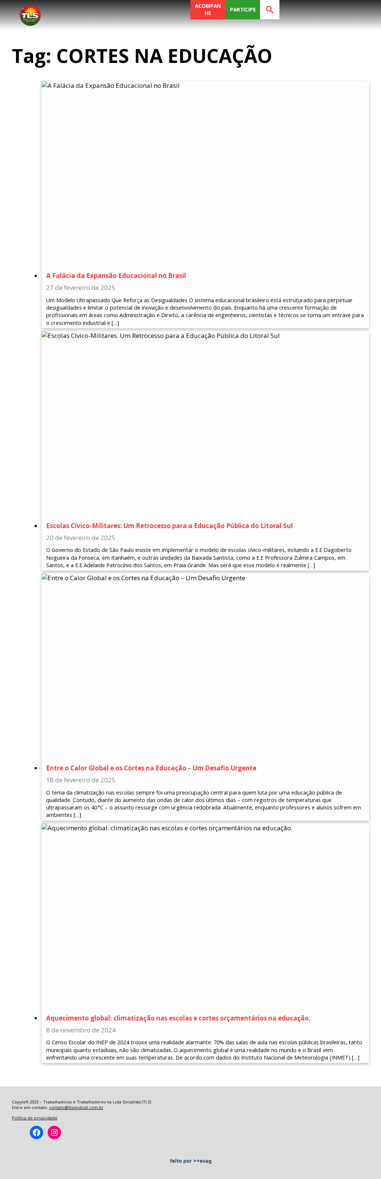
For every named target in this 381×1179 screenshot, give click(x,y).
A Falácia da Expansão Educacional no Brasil (116, 275)
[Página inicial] (30, 13)
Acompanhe (208, 9)
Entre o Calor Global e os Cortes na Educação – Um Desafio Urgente (151, 768)
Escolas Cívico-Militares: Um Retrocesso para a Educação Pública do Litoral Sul (169, 525)
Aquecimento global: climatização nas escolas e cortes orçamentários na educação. (178, 1018)
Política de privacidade (34, 1118)
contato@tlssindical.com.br (76, 1107)
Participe (243, 9)
